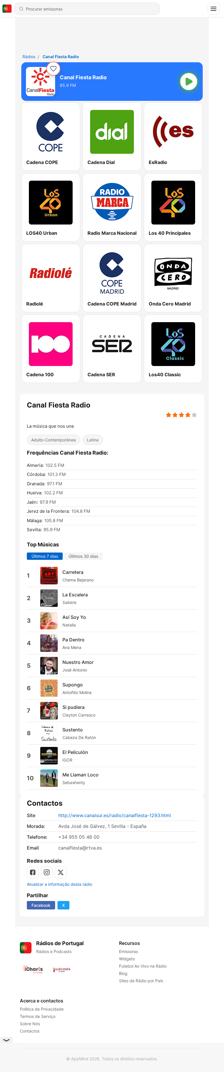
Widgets (127, 958)
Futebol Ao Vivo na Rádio (143, 966)
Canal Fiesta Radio (61, 56)
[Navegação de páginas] (213, 9)
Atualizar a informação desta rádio (59, 884)
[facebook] (32, 872)
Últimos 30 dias (83, 556)
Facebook (41, 905)
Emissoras (128, 951)
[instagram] (46, 872)
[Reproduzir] (188, 81)
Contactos (29, 1030)
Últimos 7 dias (45, 556)
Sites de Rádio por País (141, 980)
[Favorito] (53, 69)
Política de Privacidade (42, 1009)
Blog (123, 973)
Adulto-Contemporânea (53, 439)
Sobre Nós (30, 1023)
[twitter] (60, 872)
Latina (93, 439)
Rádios (28, 56)
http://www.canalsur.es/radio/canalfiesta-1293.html (114, 815)
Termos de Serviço (37, 1016)
